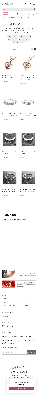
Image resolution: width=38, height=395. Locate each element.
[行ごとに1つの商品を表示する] (32, 49)
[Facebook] (8, 326)
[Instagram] (3, 326)
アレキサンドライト (16, 14)
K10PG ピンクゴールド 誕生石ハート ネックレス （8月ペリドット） (28, 77)
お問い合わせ (5, 316)
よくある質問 (25, 305)
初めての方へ (25, 299)
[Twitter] (13, 326)
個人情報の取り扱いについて (10, 347)
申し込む (30, 352)
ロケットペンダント (31, 14)
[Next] (37, 14)
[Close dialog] (33, 381)
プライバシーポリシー (27, 302)
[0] (29, 4)
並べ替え (14, 49)
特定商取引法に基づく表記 (8, 305)
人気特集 (5, 14)
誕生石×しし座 (15, 17)
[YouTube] (17, 326)
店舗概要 (4, 299)
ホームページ (5, 17)
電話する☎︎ (21, 388)
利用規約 (4, 302)
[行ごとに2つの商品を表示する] (35, 49)
